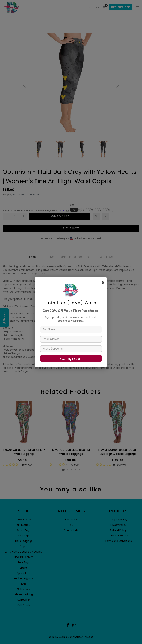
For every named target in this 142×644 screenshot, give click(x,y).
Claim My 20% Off (71, 359)
